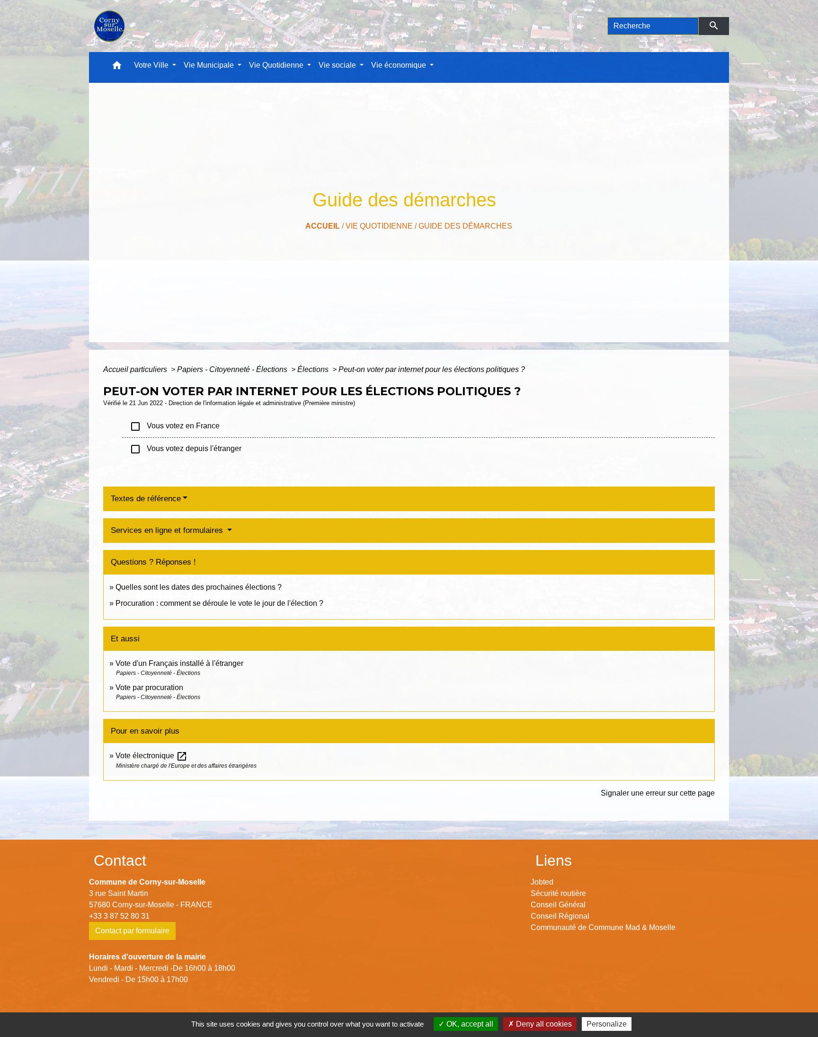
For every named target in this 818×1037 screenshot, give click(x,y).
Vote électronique (151, 756)
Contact (120, 860)
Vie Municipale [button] (210, 65)
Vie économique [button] (399, 65)
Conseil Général (558, 905)
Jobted (542, 882)
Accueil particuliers (136, 369)
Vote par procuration (149, 687)
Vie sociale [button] (338, 65)
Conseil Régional (560, 916)
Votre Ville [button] (152, 65)
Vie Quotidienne (379, 226)
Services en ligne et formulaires (168, 530)
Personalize (607, 1024)
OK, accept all (469, 1024)
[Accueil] (114, 26)
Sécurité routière (558, 893)
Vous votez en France (175, 426)
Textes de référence (146, 498)
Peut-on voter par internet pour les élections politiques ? (431, 369)
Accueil (322, 226)
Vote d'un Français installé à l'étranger (179, 663)
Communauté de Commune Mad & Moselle (603, 927)
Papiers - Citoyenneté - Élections (233, 369)
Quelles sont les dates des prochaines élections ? (199, 587)
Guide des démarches (465, 226)
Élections (313, 369)
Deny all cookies (543, 1024)
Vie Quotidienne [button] (277, 65)
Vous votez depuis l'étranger (185, 449)
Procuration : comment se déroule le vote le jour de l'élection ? (219, 603)
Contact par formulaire (132, 931)
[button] (117, 67)
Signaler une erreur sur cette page (658, 793)
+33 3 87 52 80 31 (119, 916)
